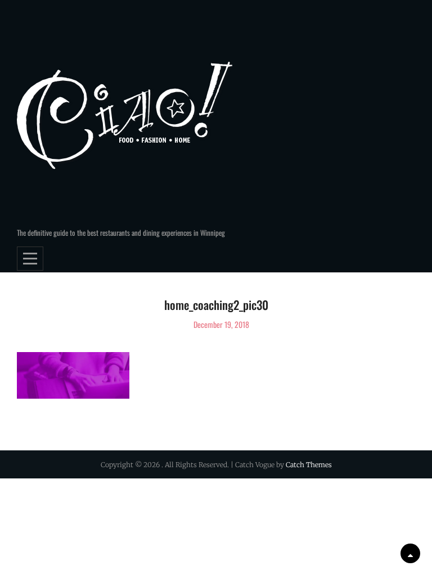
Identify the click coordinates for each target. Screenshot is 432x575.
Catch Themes (309, 464)
